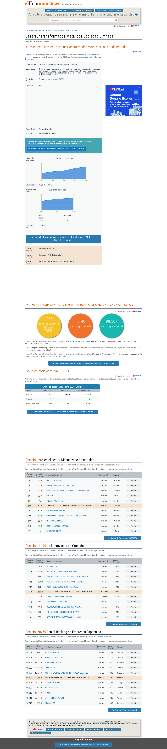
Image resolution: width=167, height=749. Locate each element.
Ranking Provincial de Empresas (82, 10)
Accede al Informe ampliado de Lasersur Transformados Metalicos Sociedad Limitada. (63, 239)
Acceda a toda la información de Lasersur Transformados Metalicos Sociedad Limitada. (83, 363)
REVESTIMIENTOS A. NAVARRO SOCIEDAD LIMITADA (65, 617)
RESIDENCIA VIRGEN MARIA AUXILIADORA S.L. (63, 572)
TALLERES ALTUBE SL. (53, 480)
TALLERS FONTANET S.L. (54, 501)
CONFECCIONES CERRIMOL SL (57, 602)
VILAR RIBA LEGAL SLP (53, 663)
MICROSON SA (50, 703)
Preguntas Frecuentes (55, 729)
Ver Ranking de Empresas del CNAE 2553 (122, 538)
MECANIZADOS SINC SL (54, 521)
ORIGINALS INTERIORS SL (53, 683)
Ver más (134, 480)
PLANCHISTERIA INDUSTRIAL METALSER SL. (61, 485)
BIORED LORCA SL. (51, 668)
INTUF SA (48, 693)
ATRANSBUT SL (52, 566)
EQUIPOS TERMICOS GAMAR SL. (57, 526)
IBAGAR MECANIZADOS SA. (56, 511)
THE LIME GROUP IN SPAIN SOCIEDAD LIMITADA (63, 612)
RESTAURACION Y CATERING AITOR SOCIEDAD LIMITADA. (66, 582)
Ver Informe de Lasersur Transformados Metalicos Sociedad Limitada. (83, 745)
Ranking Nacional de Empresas (56, 10)
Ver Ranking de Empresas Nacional (124, 710)
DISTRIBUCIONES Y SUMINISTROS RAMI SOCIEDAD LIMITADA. (68, 577)
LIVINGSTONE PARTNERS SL (54, 698)
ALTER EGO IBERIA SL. (52, 652)
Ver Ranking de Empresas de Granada (124, 624)
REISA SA (49, 496)
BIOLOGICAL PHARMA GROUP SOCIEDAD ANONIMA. (64, 607)
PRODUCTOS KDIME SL (54, 531)
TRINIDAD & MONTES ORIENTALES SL (59, 597)
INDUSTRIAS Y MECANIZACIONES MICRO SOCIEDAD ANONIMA (67, 491)
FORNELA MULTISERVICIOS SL (55, 658)
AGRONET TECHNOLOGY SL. (54, 688)
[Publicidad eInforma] (124, 115)
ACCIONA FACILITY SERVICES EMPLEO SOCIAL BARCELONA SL (66, 673)
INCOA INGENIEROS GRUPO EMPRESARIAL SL (62, 587)
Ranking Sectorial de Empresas (109, 10)
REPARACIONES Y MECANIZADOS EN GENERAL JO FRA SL (66, 516)
